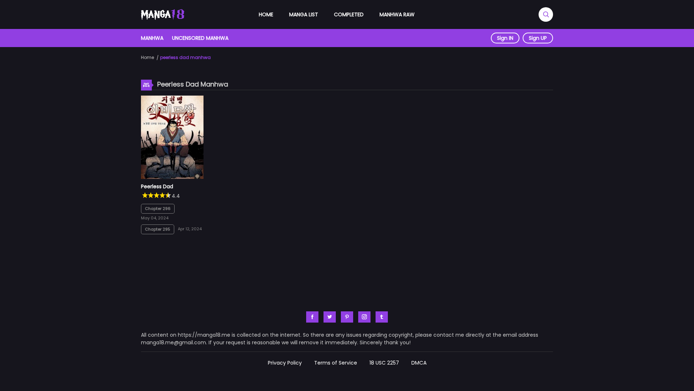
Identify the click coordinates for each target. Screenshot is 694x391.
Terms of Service (335, 362)
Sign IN (505, 38)
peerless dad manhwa (185, 57)
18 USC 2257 (384, 362)
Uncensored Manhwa (200, 38)
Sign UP (538, 38)
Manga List (303, 14)
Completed (349, 14)
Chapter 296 (158, 208)
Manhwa (152, 38)
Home (266, 14)
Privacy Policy (285, 362)
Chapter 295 (157, 229)
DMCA (419, 362)
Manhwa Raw (397, 14)
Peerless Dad (157, 186)
